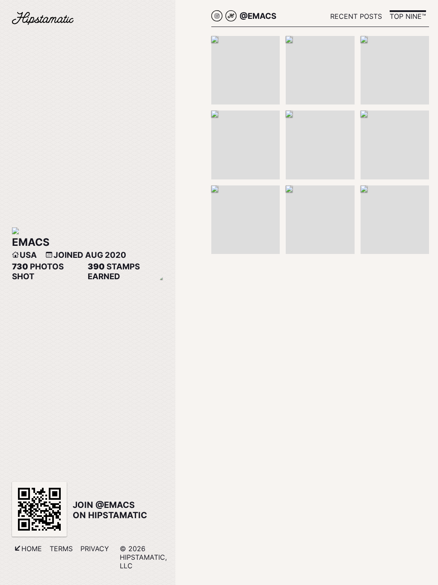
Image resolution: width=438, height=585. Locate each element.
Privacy (94, 548)
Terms (61, 548)
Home (31, 548)
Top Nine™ (408, 16)
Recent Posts (356, 16)
